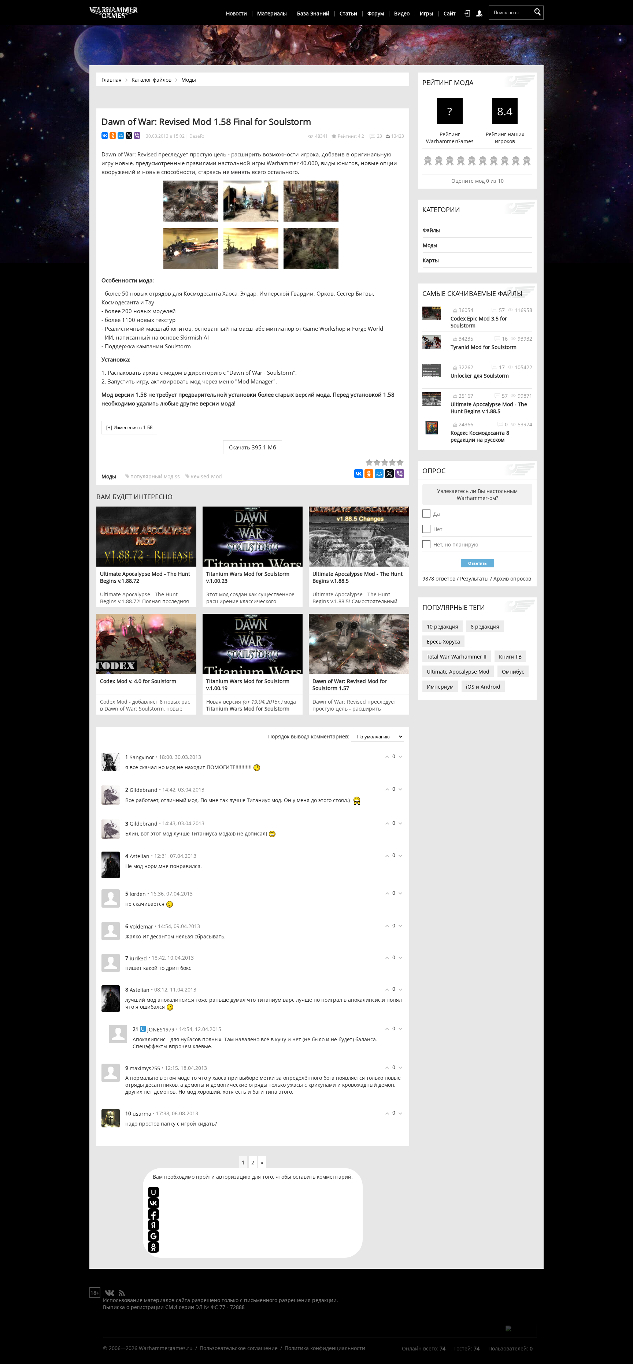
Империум (440, 686)
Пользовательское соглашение (239, 1348)
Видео (402, 13)
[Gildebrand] (110, 794)
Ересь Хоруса (443, 641)
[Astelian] (110, 864)
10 (526, 161)
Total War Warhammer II (456, 656)
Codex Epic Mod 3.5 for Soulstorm (479, 322)
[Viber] (137, 135)
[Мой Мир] (121, 135)
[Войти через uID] (153, 1192)
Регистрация (480, 13)
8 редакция (485, 626)
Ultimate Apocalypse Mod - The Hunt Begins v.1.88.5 (489, 407)
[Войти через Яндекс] (153, 1225)
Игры (426, 13)
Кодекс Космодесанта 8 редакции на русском (480, 436)
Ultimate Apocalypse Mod (458, 671)
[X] (129, 135)
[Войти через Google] (153, 1236)
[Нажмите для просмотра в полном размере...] (192, 219)
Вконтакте (110, 1293)
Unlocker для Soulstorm (480, 375)
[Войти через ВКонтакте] (153, 1203)
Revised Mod (206, 476)
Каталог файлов (151, 79)
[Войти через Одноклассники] (153, 1247)
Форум (375, 13)
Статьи (348, 13)
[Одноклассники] (113, 135)
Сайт (450, 13)
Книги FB (510, 656)
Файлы (431, 230)
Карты (431, 260)
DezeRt (196, 136)
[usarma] (110, 1117)
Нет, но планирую (455, 544)
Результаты (474, 578)
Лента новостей (121, 1293)
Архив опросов (512, 578)
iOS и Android (483, 686)
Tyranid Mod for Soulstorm (484, 347)
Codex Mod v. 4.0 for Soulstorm (138, 681)
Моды (188, 79)
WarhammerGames (113, 12)
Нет (438, 529)
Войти (468, 13)
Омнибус (513, 671)
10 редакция (442, 626)
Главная (111, 79)
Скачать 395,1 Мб (252, 447)
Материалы (272, 13)
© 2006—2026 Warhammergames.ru (148, 1348)
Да (436, 513)
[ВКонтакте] (104, 135)
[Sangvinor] (110, 761)
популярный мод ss (155, 476)
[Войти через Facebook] (153, 1214)
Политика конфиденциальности (325, 1348)
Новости (236, 13)
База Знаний (313, 13)
